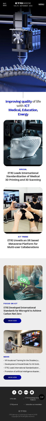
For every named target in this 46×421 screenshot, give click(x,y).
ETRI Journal (14, 404)
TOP (41, 397)
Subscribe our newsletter (34, 404)
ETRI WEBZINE (23, 3)
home (32, 392)
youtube (20, 392)
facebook (14, 392)
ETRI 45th (13, 399)
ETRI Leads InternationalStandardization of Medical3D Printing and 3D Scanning (23, 176)
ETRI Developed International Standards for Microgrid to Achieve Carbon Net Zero (22, 310)
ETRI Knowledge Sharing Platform (33, 399)
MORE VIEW (12, 320)
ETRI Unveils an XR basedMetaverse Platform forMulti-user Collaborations (23, 243)
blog (26, 392)
